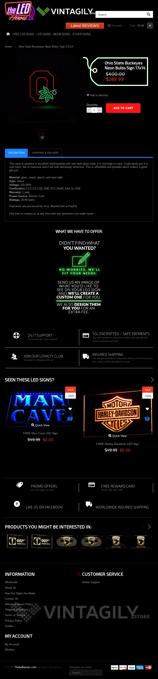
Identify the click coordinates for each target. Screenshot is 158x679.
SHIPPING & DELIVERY (45, 152)
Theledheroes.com (25, 667)
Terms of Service (15, 615)
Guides (9, 626)
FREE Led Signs (23, 34)
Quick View (42, 425)
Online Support (91, 582)
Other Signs (81, 34)
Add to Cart (123, 108)
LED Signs (44, 34)
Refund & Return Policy (19, 604)
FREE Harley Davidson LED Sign (117, 444)
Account (117, 25)
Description (16, 152)
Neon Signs (61, 34)
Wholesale (11, 582)
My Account (12, 644)
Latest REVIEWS (85, 26)
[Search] (149, 14)
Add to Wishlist (99, 95)
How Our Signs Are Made (20, 593)
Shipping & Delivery (16, 609)
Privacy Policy (13, 620)
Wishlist (9, 649)
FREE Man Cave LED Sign (40, 433)
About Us (10, 587)
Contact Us (11, 598)
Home (8, 46)
